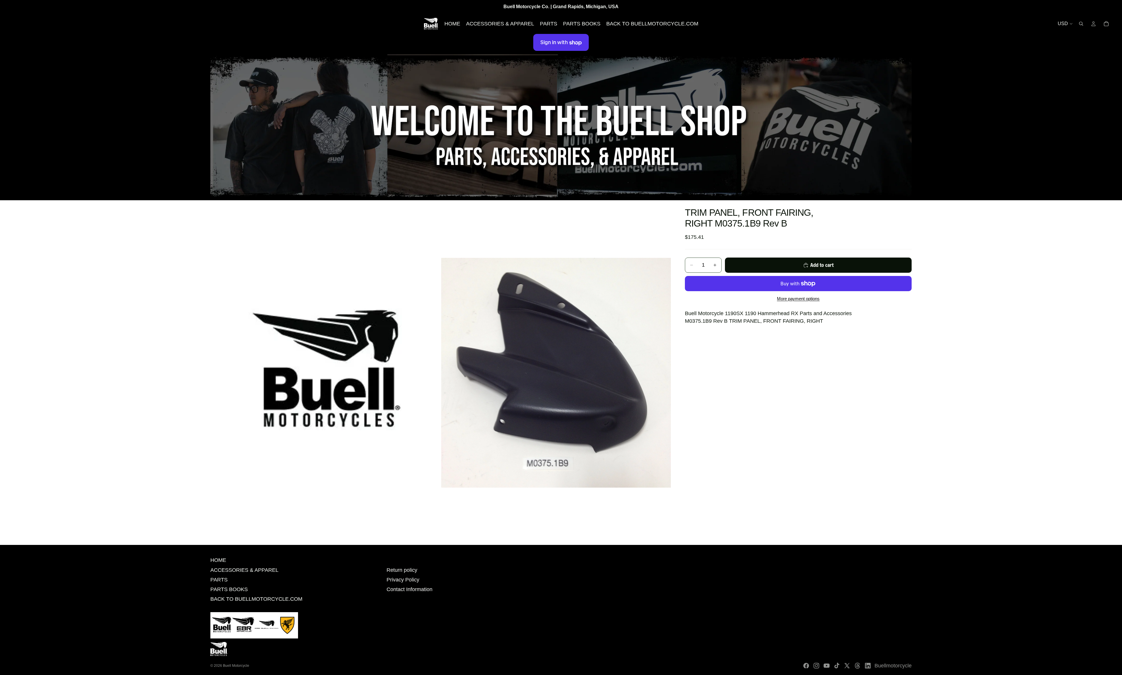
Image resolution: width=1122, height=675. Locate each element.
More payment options (798, 298)
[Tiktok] (836, 665)
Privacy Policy (403, 580)
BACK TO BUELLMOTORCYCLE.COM (256, 599)
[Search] (1081, 23)
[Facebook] (806, 665)
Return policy (402, 570)
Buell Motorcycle (236, 666)
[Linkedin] (867, 665)
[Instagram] (816, 665)
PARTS (219, 580)
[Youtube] (826, 665)
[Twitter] (847, 665)
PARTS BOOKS (229, 589)
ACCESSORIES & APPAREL (244, 570)
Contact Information (409, 589)
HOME (218, 560)
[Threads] (857, 665)
